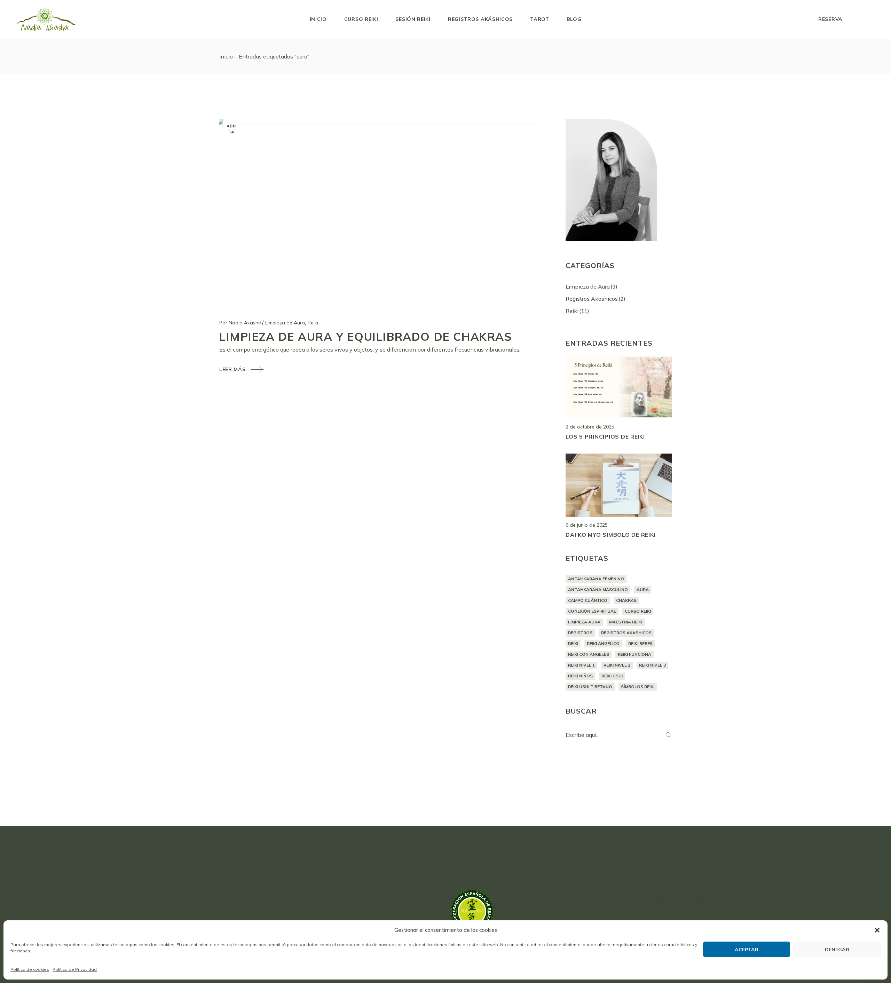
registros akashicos (626, 632)
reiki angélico (603, 643)
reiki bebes (640, 643)
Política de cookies (29, 969)
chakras (626, 600)
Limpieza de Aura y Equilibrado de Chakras (365, 337)
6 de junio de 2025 (587, 525)
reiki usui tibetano (590, 686)
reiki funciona (634, 654)
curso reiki (638, 611)
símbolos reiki (637, 686)
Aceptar (746, 949)
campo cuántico (587, 600)
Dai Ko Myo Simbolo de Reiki (610, 534)
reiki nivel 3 (652, 665)
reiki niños (580, 675)
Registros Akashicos (592, 298)
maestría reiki (625, 621)
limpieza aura (584, 621)
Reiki (313, 323)
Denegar (837, 949)
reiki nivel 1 (581, 665)
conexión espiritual (592, 611)
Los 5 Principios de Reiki (605, 436)
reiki (573, 643)
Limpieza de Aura (285, 323)
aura (643, 589)
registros (580, 632)
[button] (877, 930)
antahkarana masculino (598, 589)
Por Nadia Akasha (240, 323)
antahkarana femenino (596, 578)
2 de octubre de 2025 (590, 427)
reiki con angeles (588, 654)
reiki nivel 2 (617, 665)
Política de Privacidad (75, 969)
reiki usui (612, 675)
